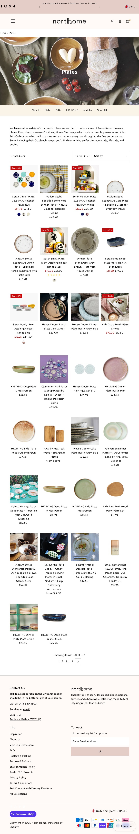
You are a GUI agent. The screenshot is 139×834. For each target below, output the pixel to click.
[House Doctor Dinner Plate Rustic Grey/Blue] (85, 307)
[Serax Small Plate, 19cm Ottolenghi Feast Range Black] (54, 241)
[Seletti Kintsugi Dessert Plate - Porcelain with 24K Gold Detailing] (85, 547)
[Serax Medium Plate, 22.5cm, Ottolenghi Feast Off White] (85, 179)
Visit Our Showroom (22, 745)
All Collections (18, 793)
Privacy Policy (18, 777)
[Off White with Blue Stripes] (28, 214)
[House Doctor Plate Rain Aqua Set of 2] (85, 369)
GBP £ (132, 6)
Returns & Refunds (21, 761)
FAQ (12, 750)
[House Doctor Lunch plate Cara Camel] (54, 307)
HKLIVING (72, 110)
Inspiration (16, 734)
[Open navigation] (13, 21)
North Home (39, 822)
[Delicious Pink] (87, 214)
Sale (48, 110)
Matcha (87, 110)
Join (100, 751)
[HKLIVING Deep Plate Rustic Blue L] (54, 617)
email (26, 709)
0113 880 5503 (28, 703)
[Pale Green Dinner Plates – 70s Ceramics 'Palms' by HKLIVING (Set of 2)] (115, 431)
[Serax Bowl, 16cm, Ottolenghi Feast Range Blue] (23, 307)
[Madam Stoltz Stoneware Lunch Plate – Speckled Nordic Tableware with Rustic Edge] (23, 241)
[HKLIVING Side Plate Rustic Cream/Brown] (23, 431)
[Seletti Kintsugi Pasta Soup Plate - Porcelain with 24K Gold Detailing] (23, 489)
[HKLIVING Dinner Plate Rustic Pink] (115, 369)
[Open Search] (112, 21)
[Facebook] (1, 7)
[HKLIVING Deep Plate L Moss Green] (23, 369)
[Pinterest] (10, 7)
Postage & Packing (20, 755)
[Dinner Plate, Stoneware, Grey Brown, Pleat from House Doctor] (85, 241)
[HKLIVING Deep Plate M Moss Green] (54, 489)
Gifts (58, 110)
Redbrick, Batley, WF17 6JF (25, 719)
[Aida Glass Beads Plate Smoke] (115, 307)
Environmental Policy (22, 766)
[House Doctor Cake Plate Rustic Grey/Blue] (85, 431)
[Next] (100, 7)
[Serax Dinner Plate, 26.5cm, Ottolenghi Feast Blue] (23, 179)
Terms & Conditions (21, 783)
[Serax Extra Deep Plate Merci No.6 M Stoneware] (115, 241)
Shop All (102, 110)
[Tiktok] (14, 7)
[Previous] (39, 7)
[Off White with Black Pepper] (23, 214)
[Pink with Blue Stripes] (23, 342)
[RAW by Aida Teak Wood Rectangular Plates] (54, 431)
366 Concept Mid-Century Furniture (31, 788)
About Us (15, 739)
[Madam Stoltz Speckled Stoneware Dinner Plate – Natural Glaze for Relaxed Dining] (54, 179)
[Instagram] (6, 7)
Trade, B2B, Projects (21, 772)
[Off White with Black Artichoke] (54, 280)
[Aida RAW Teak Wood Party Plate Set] (115, 489)
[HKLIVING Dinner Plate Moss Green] (23, 617)
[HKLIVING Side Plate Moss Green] (85, 489)
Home (3, 33)
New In (36, 110)
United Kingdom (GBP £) (110, 810)
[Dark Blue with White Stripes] (19, 214)
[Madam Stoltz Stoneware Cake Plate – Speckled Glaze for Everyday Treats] (115, 179)
